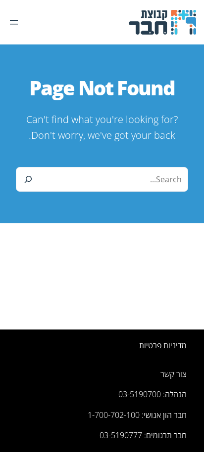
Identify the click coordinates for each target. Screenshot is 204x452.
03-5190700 (139, 394)
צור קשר (173, 374)
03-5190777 (121, 435)
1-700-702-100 (114, 415)
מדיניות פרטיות (163, 345)
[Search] (28, 179)
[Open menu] (14, 22)
